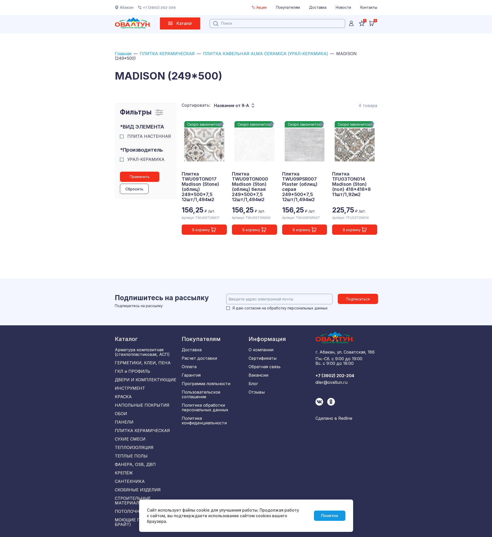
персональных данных (308, 308)
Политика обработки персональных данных (205, 407)
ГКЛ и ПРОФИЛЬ (132, 371)
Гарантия (191, 375)
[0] (371, 23)
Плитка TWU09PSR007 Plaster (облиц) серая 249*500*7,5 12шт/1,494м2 (299, 186)
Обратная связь (265, 366)
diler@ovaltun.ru (331, 382)
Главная (123, 53)
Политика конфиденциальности (204, 420)
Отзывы (257, 392)
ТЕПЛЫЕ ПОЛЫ (131, 456)
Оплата (189, 366)
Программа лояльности (206, 383)
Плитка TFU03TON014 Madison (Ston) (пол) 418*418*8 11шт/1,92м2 (351, 184)
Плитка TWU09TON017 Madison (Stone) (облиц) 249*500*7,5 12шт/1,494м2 (200, 186)
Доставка (317, 7)
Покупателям (288, 7)
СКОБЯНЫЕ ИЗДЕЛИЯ (138, 489)
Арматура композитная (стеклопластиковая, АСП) (142, 352)
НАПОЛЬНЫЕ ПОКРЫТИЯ (142, 405)
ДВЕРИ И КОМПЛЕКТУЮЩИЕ (145, 379)
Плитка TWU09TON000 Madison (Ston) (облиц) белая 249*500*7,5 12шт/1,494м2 (250, 186)
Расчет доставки (199, 358)
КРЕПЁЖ (124, 473)
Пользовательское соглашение (201, 394)
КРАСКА (123, 396)
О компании (261, 349)
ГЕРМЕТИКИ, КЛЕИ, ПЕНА (143, 362)
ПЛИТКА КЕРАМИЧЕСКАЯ (167, 53)
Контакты (368, 7)
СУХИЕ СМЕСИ (130, 439)
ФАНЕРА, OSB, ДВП (135, 464)
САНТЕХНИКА (130, 481)
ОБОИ (121, 413)
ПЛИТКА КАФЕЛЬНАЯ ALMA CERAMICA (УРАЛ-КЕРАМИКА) (265, 53)
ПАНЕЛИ (124, 422)
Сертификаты (262, 358)
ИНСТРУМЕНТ (130, 388)
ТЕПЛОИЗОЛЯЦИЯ (134, 447)
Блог (253, 383)
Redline (345, 418)
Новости (343, 7)
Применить (140, 176)
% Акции (259, 7)
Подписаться (358, 299)
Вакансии (258, 375)
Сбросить (134, 189)
